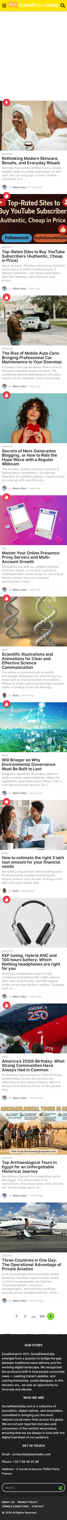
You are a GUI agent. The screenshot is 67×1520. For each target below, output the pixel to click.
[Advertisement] (33, 58)
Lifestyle (7, 154)
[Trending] (6, 102)
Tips (4, 548)
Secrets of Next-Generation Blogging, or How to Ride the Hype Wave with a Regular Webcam (29, 457)
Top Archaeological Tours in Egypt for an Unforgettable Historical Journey (29, 1166)
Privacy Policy (28, 1502)
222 (42, 1316)
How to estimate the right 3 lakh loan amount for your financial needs (33, 862)
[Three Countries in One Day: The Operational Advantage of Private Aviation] (33, 1227)
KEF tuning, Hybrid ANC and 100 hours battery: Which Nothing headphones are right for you (31, 962)
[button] (4, 5)
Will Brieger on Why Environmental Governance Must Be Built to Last (28, 764)
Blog (4, 853)
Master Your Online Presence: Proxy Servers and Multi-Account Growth (31, 557)
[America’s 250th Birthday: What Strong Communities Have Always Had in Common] (33, 1028)
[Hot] (6, 195)
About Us (8, 1502)
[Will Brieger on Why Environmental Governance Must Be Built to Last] (33, 727)
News (5, 650)
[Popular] (6, 801)
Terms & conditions (15, 1506)
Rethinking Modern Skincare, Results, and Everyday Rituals (31, 160)
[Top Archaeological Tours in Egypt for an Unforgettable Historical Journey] (33, 1130)
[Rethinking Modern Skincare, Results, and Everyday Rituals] (33, 126)
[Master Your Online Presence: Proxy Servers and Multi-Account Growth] (33, 520)
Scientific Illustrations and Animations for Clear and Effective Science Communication (27, 661)
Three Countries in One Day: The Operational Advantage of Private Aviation (31, 1264)
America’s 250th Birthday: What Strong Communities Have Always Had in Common (33, 1065)
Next (50, 1316)
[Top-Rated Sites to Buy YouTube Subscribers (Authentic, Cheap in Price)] (33, 219)
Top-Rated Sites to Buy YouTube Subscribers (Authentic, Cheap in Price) (33, 256)
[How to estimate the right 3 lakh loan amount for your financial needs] (33, 825)
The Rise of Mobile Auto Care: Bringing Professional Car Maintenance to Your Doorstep (32, 357)
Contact (38, 1506)
